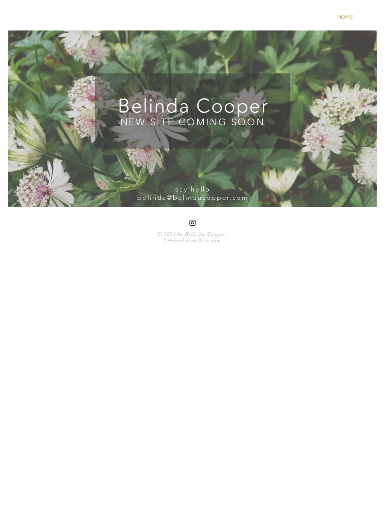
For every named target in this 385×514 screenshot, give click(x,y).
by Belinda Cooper (201, 234)
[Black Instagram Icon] (192, 223)
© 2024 (166, 234)
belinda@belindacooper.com (193, 197)
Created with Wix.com (192, 240)
